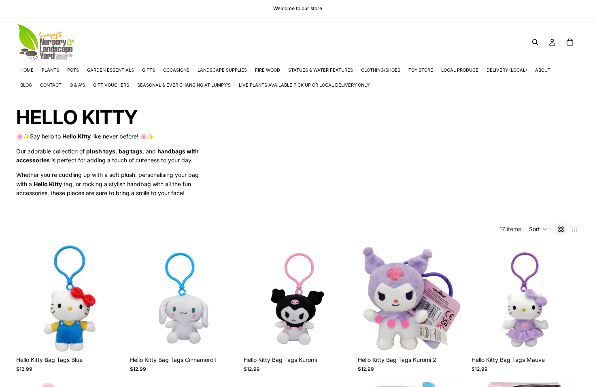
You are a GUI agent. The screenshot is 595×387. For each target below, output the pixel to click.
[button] (538, 229)
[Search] (535, 42)
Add (117, 339)
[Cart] (570, 42)
